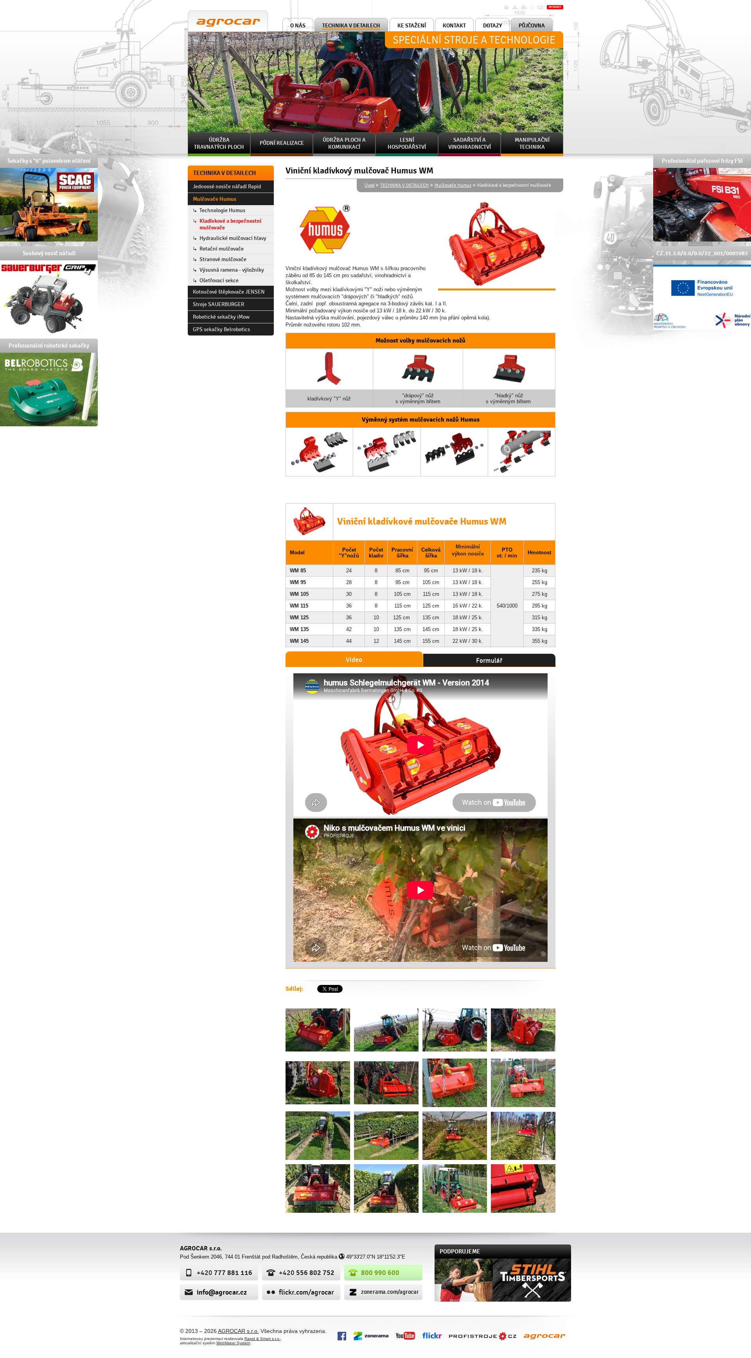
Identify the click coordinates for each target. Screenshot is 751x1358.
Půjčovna (532, 25)
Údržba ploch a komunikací (344, 143)
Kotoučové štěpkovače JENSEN (229, 292)
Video (354, 660)
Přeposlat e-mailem (541, 12)
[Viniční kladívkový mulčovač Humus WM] (318, 1030)
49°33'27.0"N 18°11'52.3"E (375, 1257)
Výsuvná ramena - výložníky (231, 270)
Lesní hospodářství (407, 143)
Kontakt (454, 25)
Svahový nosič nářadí (49, 253)
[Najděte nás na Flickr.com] (432, 1334)
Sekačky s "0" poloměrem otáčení (48, 160)
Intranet (555, 7)
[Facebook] (342, 1335)
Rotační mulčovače (221, 248)
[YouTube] (405, 1335)
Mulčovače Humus (453, 185)
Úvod (507, 7)
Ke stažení (411, 25)
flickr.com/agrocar (306, 1292)
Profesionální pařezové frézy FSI (702, 160)
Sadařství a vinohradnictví (469, 143)
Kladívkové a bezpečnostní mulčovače (230, 224)
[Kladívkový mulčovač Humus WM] (496, 245)
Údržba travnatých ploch (219, 143)
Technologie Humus (222, 210)
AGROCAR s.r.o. (211, 14)
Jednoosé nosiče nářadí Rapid (227, 186)
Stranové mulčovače (222, 259)
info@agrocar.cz (222, 1292)
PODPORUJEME (460, 1251)
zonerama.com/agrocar (390, 1291)
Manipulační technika (532, 143)
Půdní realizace (282, 143)
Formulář (489, 661)
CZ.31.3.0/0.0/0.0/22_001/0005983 (702, 253)
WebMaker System (233, 1343)
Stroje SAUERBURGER (218, 304)
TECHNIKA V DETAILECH (351, 25)
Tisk (524, 7)
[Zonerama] (371, 1335)
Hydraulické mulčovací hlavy (232, 238)
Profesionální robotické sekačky (49, 345)
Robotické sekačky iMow (221, 317)
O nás (297, 25)
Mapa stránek (515, 10)
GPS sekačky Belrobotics (221, 329)
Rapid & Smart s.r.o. (262, 1338)
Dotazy (492, 25)
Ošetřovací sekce (219, 280)
